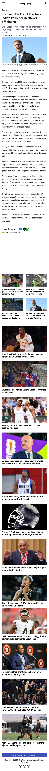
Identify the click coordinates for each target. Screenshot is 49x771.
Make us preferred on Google (12, 232)
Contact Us (16, 755)
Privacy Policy (32, 755)
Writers (23, 755)
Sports (4, 10)
